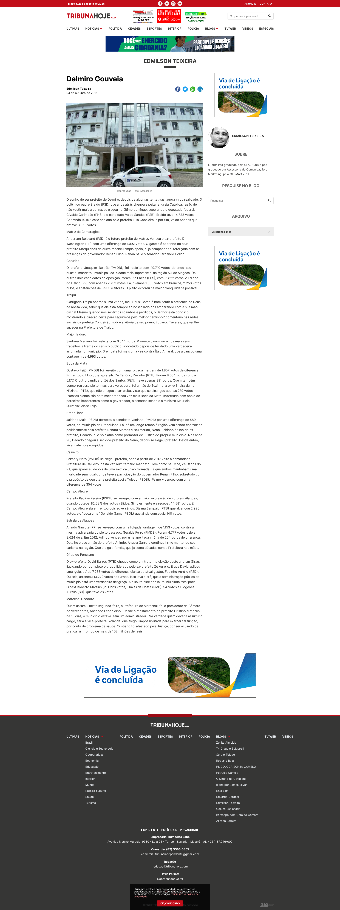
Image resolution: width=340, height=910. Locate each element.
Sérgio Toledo (225, 754)
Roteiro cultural (95, 791)
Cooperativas (94, 754)
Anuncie (250, 3)
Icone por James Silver (231, 784)
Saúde (89, 797)
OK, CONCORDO (170, 903)
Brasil (89, 742)
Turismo (90, 803)
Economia (92, 760)
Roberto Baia (225, 760)
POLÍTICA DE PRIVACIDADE (180, 830)
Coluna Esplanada (228, 809)
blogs (210, 28)
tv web (230, 28)
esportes (154, 28)
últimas (72, 28)
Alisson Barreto (226, 821)
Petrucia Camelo (227, 772)
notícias (92, 28)
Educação (92, 766)
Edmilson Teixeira (228, 803)
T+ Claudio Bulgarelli (230, 748)
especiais (266, 28)
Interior (90, 778)
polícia (193, 28)
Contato (266, 3)
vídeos (247, 28)
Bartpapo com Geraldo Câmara (237, 815)
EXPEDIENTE (150, 830)
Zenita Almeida (226, 742)
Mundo (90, 784)
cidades (134, 28)
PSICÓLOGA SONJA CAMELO (236, 766)
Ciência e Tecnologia (99, 748)
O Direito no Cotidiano (231, 778)
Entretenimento (95, 772)
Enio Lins (222, 791)
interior (175, 28)
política (115, 28)
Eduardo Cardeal (227, 797)
